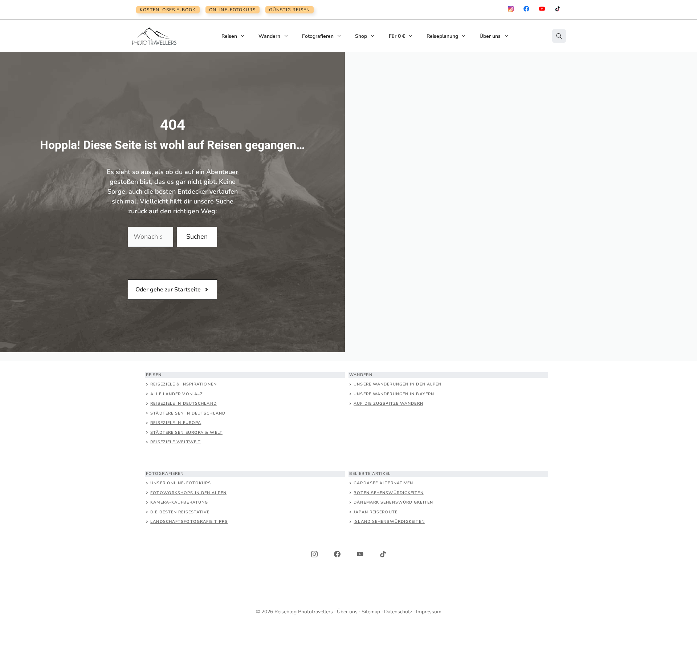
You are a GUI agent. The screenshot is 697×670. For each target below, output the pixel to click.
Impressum (428, 611)
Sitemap (371, 611)
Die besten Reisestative (179, 512)
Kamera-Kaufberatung (179, 502)
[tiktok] (557, 8)
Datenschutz (398, 611)
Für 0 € (397, 36)
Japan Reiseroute (376, 512)
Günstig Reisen (289, 10)
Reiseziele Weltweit (175, 442)
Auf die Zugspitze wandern (388, 403)
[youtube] (542, 8)
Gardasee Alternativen (383, 483)
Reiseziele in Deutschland (183, 403)
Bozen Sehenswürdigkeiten (388, 493)
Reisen (229, 36)
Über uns (490, 36)
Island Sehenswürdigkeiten (389, 521)
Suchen (197, 236)
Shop (361, 36)
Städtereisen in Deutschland (187, 413)
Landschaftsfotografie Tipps (189, 521)
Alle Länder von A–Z (176, 394)
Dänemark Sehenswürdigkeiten (393, 502)
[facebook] (526, 8)
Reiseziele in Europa (175, 422)
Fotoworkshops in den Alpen (188, 493)
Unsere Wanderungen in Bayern (394, 394)
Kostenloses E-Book (168, 10)
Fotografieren (318, 36)
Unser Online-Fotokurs (180, 483)
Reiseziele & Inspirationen (183, 384)
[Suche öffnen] (559, 36)
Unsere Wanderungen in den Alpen (397, 384)
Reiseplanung (442, 36)
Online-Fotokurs (232, 10)
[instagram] (511, 8)
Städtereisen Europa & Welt (186, 432)
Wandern (269, 36)
